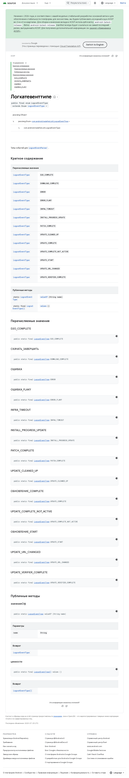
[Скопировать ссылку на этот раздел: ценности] (25, 661)
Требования (7, 742)
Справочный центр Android (98, 738)
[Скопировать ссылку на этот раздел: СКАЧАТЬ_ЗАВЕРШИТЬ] (41, 349)
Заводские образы (10, 754)
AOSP (13, 56)
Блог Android (50, 746)
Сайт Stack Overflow (95, 754)
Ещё (47, 3)
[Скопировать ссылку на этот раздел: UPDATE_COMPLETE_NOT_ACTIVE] (55, 511)
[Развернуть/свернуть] (25, 62)
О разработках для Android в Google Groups (63, 758)
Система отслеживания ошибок (100, 758)
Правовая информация (48, 773)
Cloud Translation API (70, 46)
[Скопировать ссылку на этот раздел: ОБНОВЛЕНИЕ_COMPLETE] (46, 491)
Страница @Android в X (54, 738)
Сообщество (30, 773)
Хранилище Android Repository (15, 738)
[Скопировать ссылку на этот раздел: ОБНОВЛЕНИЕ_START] (40, 532)
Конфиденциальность (80, 773)
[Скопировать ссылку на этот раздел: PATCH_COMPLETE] (37, 450)
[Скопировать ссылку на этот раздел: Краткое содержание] (46, 158)
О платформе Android (12, 773)
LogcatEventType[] (23, 307)
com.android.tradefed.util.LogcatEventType (50, 121)
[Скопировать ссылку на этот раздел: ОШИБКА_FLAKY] (34, 389)
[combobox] (78, 3)
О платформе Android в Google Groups (61, 754)
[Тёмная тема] (116, 336)
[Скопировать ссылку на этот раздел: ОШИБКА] (25, 369)
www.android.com (94, 746)
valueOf (44, 297)
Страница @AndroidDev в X (56, 742)
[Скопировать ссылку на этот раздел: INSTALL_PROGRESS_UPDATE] (49, 430)
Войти (123, 3)
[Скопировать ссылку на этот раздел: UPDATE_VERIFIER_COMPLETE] (50, 572)
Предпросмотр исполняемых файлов (18, 750)
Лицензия (64, 773)
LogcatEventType (36, 106)
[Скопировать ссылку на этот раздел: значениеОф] (29, 603)
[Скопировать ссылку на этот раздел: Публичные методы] (43, 596)
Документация (28, 3)
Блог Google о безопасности (57, 750)
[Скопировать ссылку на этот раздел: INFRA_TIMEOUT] (33, 410)
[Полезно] (113, 56)
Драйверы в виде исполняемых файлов (19, 758)
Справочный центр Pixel (97, 742)
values (43, 306)
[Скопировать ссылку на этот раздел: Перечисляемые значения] (52, 321)
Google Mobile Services (96, 750)
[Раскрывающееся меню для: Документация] (38, 3)
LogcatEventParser (38, 148)
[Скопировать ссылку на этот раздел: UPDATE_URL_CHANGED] (43, 552)
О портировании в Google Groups (58, 762)
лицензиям (57, 716)
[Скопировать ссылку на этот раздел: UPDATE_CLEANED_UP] (41, 471)
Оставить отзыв (99, 773)
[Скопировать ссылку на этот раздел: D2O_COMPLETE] (34, 328)
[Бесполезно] (116, 56)
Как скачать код (9, 746)
